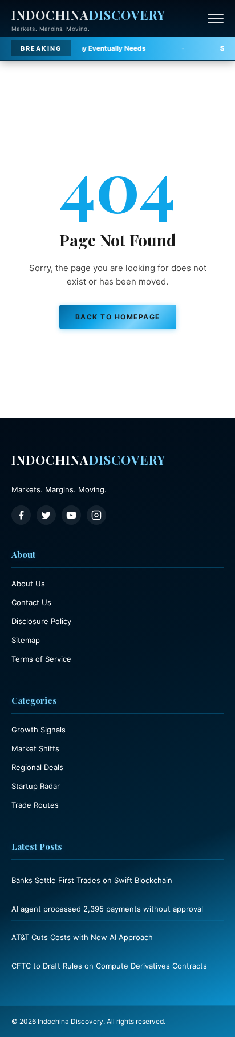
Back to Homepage (117, 317)
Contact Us (31, 602)
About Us (28, 583)
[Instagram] (96, 515)
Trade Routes (35, 804)
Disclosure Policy (41, 621)
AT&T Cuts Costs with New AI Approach (82, 937)
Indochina (88, 14)
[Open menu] (216, 18)
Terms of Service (41, 658)
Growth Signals (38, 729)
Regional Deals (37, 767)
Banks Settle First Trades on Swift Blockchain (91, 880)
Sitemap (25, 640)
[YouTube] (71, 515)
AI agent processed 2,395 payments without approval (107, 908)
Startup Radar (35, 786)
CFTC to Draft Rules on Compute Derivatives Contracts (109, 965)
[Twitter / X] (46, 515)
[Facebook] (21, 515)
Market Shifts (35, 748)
